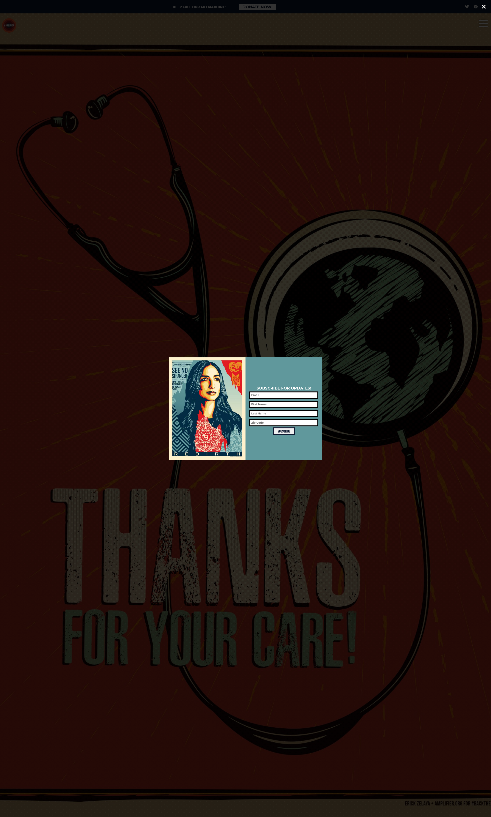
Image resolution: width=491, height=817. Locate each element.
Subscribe (284, 431)
